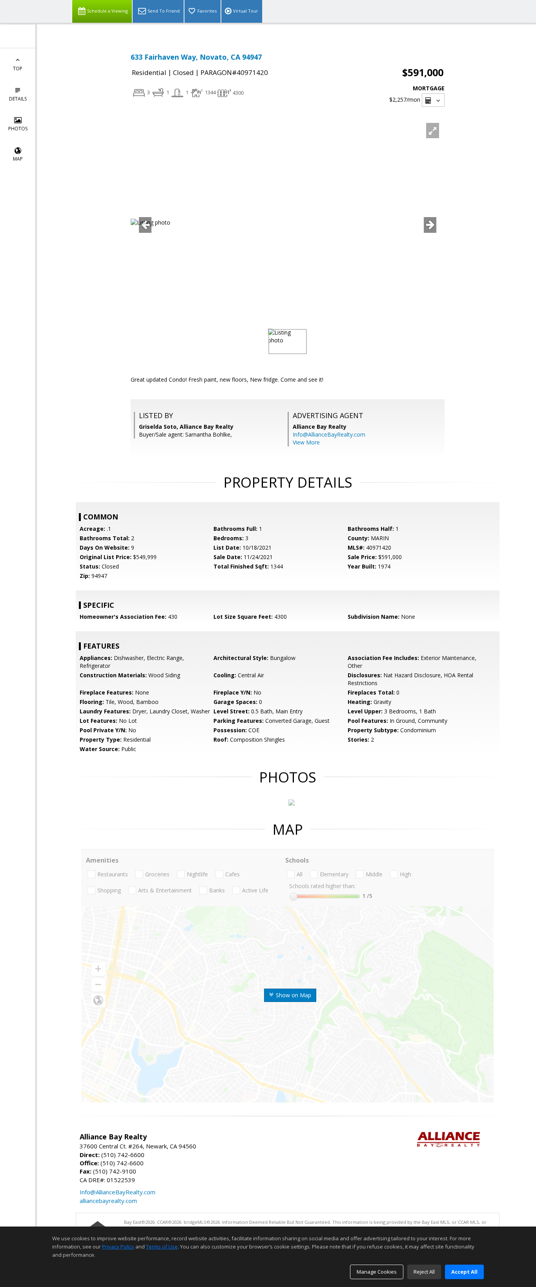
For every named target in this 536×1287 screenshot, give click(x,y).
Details (18, 98)
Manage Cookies (377, 1271)
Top (17, 68)
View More (306, 442)
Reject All (424, 1271)
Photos (17, 128)
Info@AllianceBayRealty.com (329, 434)
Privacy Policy (118, 1246)
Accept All (464, 1271)
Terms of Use (162, 1246)
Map (18, 158)
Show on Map (292, 995)
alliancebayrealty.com (108, 1201)
